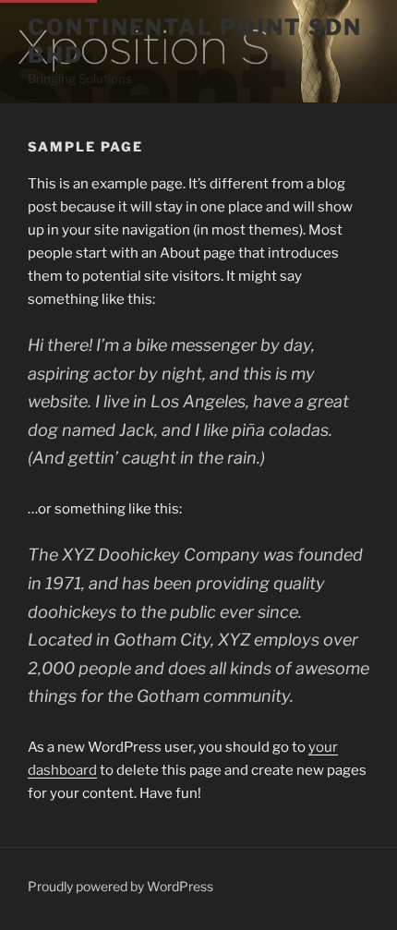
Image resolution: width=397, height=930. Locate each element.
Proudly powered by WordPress (120, 886)
